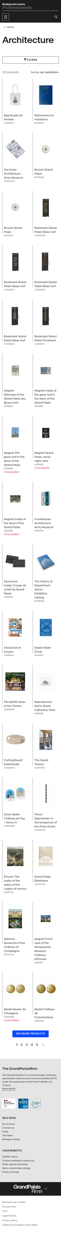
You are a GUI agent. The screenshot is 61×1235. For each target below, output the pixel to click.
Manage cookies (11, 1139)
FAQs (5, 1132)
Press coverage (10, 1172)
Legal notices (9, 1216)
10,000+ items (10, 1157)
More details (8, 1089)
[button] (5, 17)
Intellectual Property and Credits (19, 1225)
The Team (7, 1135)
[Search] (56, 17)
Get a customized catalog (16, 1168)
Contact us (8, 1128)
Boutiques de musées (13, 1202)
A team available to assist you (18, 1161)
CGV (5, 1211)
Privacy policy (9, 1220)
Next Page (42, 1043)
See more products (30, 1033)
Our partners (9, 1207)
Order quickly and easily (15, 1164)
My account (8, 1124)
